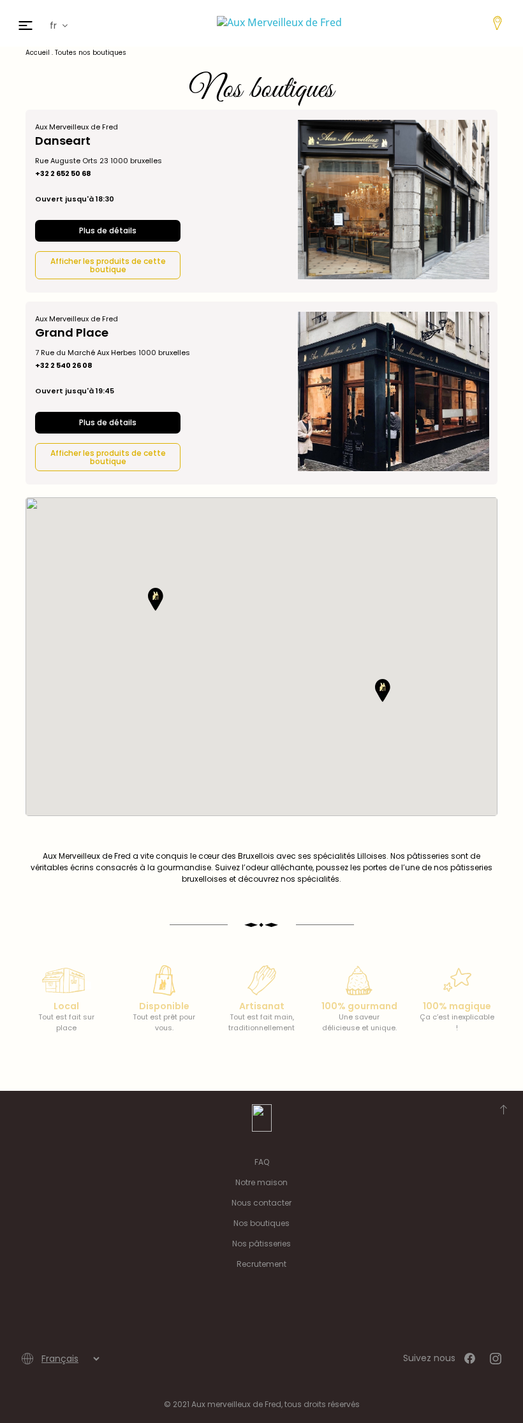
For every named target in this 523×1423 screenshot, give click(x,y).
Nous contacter (261, 1202)
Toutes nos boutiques (90, 52)
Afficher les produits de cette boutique (108, 265)
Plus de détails (107, 230)
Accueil (38, 52)
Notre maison (261, 1182)
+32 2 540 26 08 (63, 365)
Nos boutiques (261, 1223)
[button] (155, 599)
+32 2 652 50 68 (63, 174)
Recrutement (261, 1264)
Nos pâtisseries (261, 1243)
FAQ (261, 1162)
